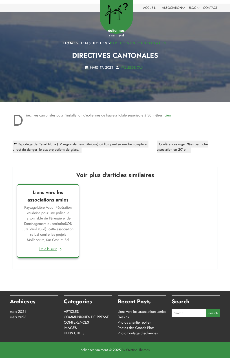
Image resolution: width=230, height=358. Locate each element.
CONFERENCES (76, 322)
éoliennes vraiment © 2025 (115, 349)
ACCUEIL (149, 7)
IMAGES (70, 327)
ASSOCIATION (172, 7)
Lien (168, 115)
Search (213, 313)
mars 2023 (18, 317)
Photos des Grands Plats (136, 327)
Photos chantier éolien (134, 322)
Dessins (123, 317)
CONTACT (210, 7)
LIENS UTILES (93, 43)
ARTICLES (71, 311)
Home (69, 43)
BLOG (192, 7)
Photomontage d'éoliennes (138, 333)
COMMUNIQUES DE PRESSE (86, 317)
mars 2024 (18, 311)
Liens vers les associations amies (48, 196)
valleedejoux (132, 67)
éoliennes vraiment (116, 33)
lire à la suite (48, 248)
